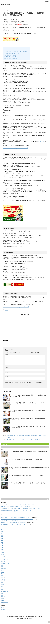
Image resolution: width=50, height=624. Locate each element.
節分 (2, 593)
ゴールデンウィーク (5, 559)
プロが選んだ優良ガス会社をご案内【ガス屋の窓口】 (15, 148)
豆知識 (2, 600)
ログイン (3, 607)
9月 (2, 549)
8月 (2, 547)
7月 (2, 545)
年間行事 (3, 580)
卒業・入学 (3, 568)
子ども (2, 572)
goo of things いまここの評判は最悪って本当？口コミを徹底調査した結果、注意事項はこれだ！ (21, 508)
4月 (2, 540)
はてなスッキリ (6, 4)
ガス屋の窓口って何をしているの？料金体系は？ (16, 51)
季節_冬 (3, 573)
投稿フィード (4, 609)
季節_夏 (3, 575)
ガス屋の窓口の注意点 (10, 55)
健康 (2, 566)
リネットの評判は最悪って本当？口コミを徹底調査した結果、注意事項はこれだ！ (27, 451)
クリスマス (3, 556)
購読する (5, 444)
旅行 (2, 582)
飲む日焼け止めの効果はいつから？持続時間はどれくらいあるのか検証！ (25, 459)
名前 (6, 367)
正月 (2, 588)
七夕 (2, 565)
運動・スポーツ (4, 602)
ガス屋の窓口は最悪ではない (11, 58)
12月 (2, 533)
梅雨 (2, 586)
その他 (2, 552)
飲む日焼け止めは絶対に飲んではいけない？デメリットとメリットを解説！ (23, 439)
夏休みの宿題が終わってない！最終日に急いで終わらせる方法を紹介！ (15, 517)
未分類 (2, 584)
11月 (2, 531)
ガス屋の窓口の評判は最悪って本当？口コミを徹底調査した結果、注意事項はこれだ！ (19, 511)
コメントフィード (5, 611)
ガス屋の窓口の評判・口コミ (11, 53)
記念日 (2, 598)
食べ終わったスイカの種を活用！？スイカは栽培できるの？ (13, 522)
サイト (6, 376)
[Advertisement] (25, 324)
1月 (2, 535)
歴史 (2, 589)
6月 (2, 543)
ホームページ (41, 141)
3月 (2, 538)
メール (7, 372)
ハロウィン (3, 561)
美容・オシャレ (4, 596)
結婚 (2, 595)
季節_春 (3, 577)
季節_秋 (3, 579)
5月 (2, 542)
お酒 (2, 550)
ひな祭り (3, 554)
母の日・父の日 (4, 591)
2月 (2, 536)
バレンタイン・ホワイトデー (7, 563)
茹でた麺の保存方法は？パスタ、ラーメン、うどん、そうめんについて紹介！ (17, 519)
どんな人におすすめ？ (10, 56)
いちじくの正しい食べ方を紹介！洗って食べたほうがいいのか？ (14, 520)
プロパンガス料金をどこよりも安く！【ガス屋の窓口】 (16, 307)
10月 (2, 529)
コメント (7, 354)
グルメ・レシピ (4, 558)
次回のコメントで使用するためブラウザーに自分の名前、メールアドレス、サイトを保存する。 (24, 382)
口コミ (6, 310)
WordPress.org (4, 612)
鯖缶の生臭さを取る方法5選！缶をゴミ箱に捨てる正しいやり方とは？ (15, 524)
